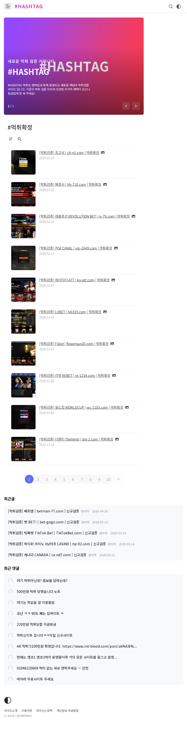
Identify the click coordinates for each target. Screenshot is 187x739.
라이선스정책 (44, 710)
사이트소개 (10, 710)
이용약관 (26, 710)
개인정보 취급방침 (67, 710)
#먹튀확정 (20, 127)
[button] (126, 106)
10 (108, 479)
